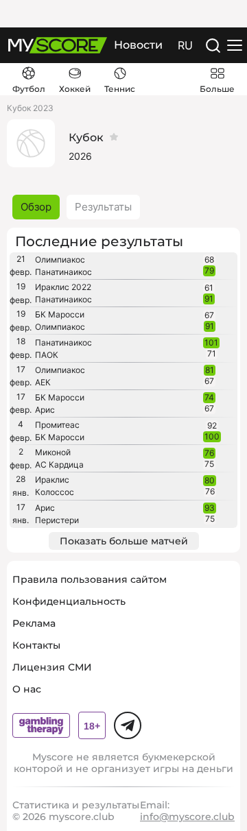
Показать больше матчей (124, 541)
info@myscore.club (187, 816)
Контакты (36, 645)
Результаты (103, 206)
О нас (26, 689)
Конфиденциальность (69, 601)
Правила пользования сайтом (89, 579)
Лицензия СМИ (52, 667)
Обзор (36, 206)
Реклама (34, 623)
